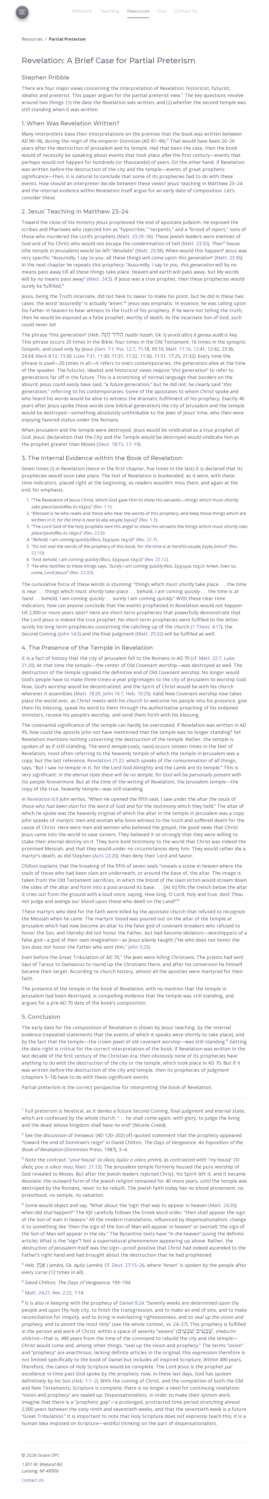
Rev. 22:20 (81, 572)
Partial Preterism (67, 39)
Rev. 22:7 (146, 539)
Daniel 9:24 (131, 1303)
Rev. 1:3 (148, 520)
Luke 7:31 (84, 356)
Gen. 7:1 (105, 349)
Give (161, 11)
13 (62, 356)
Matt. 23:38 (149, 250)
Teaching (109, 11)
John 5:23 (138, 947)
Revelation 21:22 (105, 760)
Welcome (82, 11)
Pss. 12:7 (125, 349)
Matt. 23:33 (195, 243)
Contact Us (185, 11)
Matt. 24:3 (99, 279)
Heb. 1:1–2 (85, 1381)
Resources (138, 11)
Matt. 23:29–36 (134, 236)
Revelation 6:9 (42, 799)
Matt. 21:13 (87, 1167)
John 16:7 (113, 693)
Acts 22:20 (105, 855)
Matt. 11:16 (178, 349)
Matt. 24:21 (37, 1292)
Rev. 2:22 (61, 1292)
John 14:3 (69, 634)
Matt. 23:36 (228, 257)
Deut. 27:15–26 (128, 1265)
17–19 (132, 444)
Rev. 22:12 (156, 559)
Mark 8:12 (46, 356)
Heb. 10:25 (137, 693)
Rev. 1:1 (102, 507)
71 (140, 349)
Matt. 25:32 (149, 634)
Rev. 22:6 (94, 533)
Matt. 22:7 (210, 658)
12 (196, 349)
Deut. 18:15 (110, 444)
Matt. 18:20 (87, 693)
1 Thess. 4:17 (206, 626)
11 (100, 356)
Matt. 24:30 (222, 1205)
